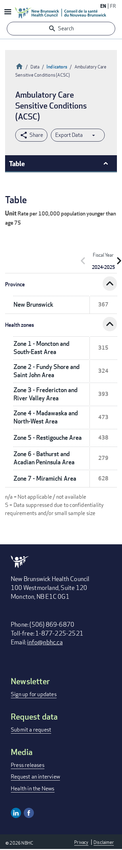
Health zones (19, 324)
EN (103, 6)
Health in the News (33, 788)
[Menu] (7, 12)
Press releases (27, 765)
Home (19, 65)
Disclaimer (104, 842)
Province (15, 284)
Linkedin (16, 813)
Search (66, 28)
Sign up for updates (34, 694)
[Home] (60, 12)
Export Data (69, 135)
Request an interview (35, 776)
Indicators (56, 66)
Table (17, 163)
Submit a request (31, 729)
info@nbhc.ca (44, 642)
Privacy (81, 842)
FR (113, 6)
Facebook (29, 813)
